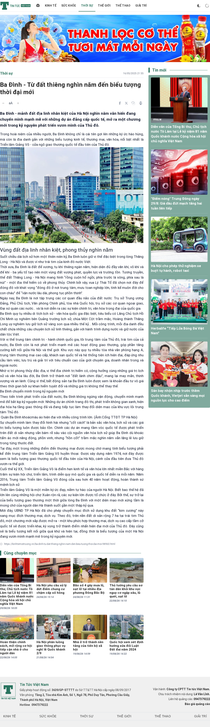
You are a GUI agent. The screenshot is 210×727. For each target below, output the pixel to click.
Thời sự (87, 5)
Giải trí (141, 5)
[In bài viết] (141, 103)
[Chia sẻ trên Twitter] (126, 103)
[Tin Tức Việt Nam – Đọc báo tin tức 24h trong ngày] (15, 6)
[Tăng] (18, 103)
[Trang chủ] (37, 6)
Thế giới (104, 5)
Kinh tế (50, 5)
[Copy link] (133, 103)
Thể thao (122, 5)
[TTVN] (8, 691)
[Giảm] (3, 103)
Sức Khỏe (68, 5)
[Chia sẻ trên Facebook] (119, 103)
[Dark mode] (199, 5)
